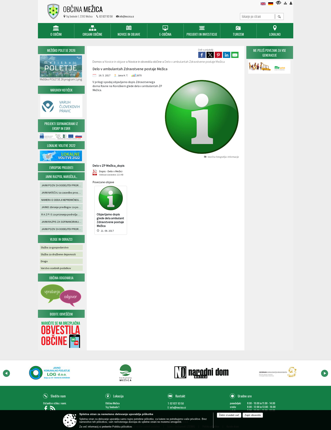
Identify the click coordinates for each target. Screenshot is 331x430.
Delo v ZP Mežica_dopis (109, 165)
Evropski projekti (61, 167)
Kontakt (180, 396)
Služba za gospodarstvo (55, 247)
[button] (6, 373)
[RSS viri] (53, 410)
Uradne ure (245, 396)
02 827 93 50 (106, 16)
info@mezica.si (126, 16)
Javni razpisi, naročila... (61, 176)
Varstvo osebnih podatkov (56, 268)
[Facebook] (46, 410)
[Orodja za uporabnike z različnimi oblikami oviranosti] (278, 3)
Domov (97, 61)
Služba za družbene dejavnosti (58, 254)
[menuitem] (56, 31)
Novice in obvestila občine (145, 61)
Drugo (44, 261)
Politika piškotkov (122, 426)
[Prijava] (290, 3)
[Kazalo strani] (285, 3)
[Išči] (279, 16)
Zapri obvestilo (253, 415)
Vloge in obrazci (61, 239)
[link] (202, 55)
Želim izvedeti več (229, 415)
